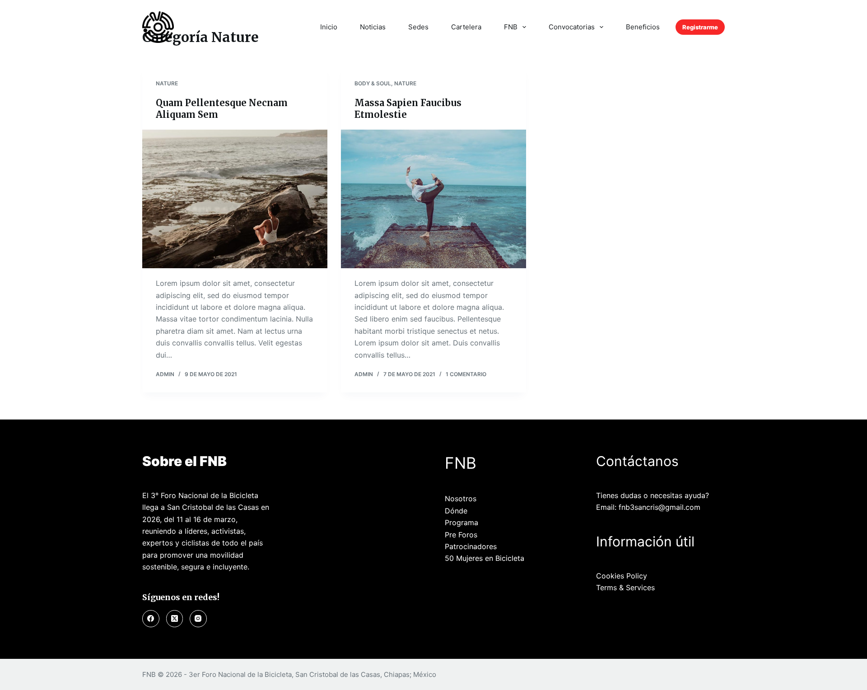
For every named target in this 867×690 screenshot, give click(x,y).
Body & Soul (372, 83)
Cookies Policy (621, 575)
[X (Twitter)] (174, 618)
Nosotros (460, 498)
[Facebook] (150, 618)
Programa (461, 522)
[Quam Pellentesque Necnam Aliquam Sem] (234, 199)
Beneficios (643, 27)
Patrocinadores (471, 546)
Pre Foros (461, 534)
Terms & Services (625, 587)
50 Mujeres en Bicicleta (484, 558)
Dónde (456, 510)
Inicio (328, 27)
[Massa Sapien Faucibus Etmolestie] (433, 199)
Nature (167, 83)
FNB (510, 27)
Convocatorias (572, 27)
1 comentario (466, 374)
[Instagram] (198, 618)
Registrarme (700, 27)
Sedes (418, 27)
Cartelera (466, 27)
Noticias (373, 27)
